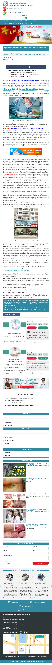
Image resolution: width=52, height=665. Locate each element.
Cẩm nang (20, 23)
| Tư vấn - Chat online (39, 602)
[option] (10, 585)
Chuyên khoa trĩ (23, 20)
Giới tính (35, 546)
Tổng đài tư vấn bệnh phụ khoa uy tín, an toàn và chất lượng (36, 510)
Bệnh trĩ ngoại (7, 422)
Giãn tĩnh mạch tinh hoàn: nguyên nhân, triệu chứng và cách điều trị (19, 398)
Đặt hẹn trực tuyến (43, 327)
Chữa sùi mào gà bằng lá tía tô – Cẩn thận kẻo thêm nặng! (36, 464)
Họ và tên (5, 546)
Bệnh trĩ (6, 417)
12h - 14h (35, 324)
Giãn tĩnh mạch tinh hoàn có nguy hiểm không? (14, 402)
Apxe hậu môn (7, 432)
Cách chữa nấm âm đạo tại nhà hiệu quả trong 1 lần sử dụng (36, 494)
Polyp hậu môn (7, 434)
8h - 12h (29, 324)
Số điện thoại (6, 550)
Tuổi (34, 550)
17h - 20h (45, 324)
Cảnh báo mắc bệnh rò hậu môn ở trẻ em (36, 478)
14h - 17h (40, 324)
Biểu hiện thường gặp (9, 23)
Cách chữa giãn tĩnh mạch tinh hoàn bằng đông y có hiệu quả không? (19, 405)
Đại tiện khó (7, 455)
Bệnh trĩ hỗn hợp (8, 425)
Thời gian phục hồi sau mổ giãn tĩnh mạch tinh (20, 76)
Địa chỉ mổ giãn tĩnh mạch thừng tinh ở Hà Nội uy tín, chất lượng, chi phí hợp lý (27, 74)
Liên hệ (26, 23)
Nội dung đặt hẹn (7, 555)
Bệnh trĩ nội (6, 419)
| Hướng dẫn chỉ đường (27, 610)
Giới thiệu (13, 20)
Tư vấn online (31, 327)
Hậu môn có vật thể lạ (9, 440)
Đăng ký (40, 563)
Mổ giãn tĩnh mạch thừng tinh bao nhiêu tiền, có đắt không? (23, 72)
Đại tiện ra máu (7, 452)
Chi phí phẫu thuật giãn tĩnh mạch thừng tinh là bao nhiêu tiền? (22, 70)
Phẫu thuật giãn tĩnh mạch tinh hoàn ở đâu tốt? (14, 400)
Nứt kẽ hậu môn (7, 446)
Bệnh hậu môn (33, 20)
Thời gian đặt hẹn (7, 561)
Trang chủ (6, 20)
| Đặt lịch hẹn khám (27, 606)
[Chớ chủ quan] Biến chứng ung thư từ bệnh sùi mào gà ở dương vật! (37, 525)
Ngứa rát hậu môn (8, 437)
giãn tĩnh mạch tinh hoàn (15, 47)
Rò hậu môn (7, 443)
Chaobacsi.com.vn (23, 656)
